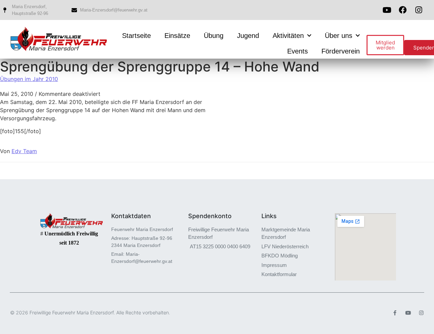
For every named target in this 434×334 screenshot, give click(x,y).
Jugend (248, 35)
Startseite (136, 35)
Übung (213, 35)
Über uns (338, 35)
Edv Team (24, 151)
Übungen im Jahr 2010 (29, 79)
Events (297, 51)
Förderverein (340, 51)
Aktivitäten (288, 35)
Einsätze (177, 35)
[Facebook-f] (394, 312)
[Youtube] (387, 10)
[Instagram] (421, 312)
